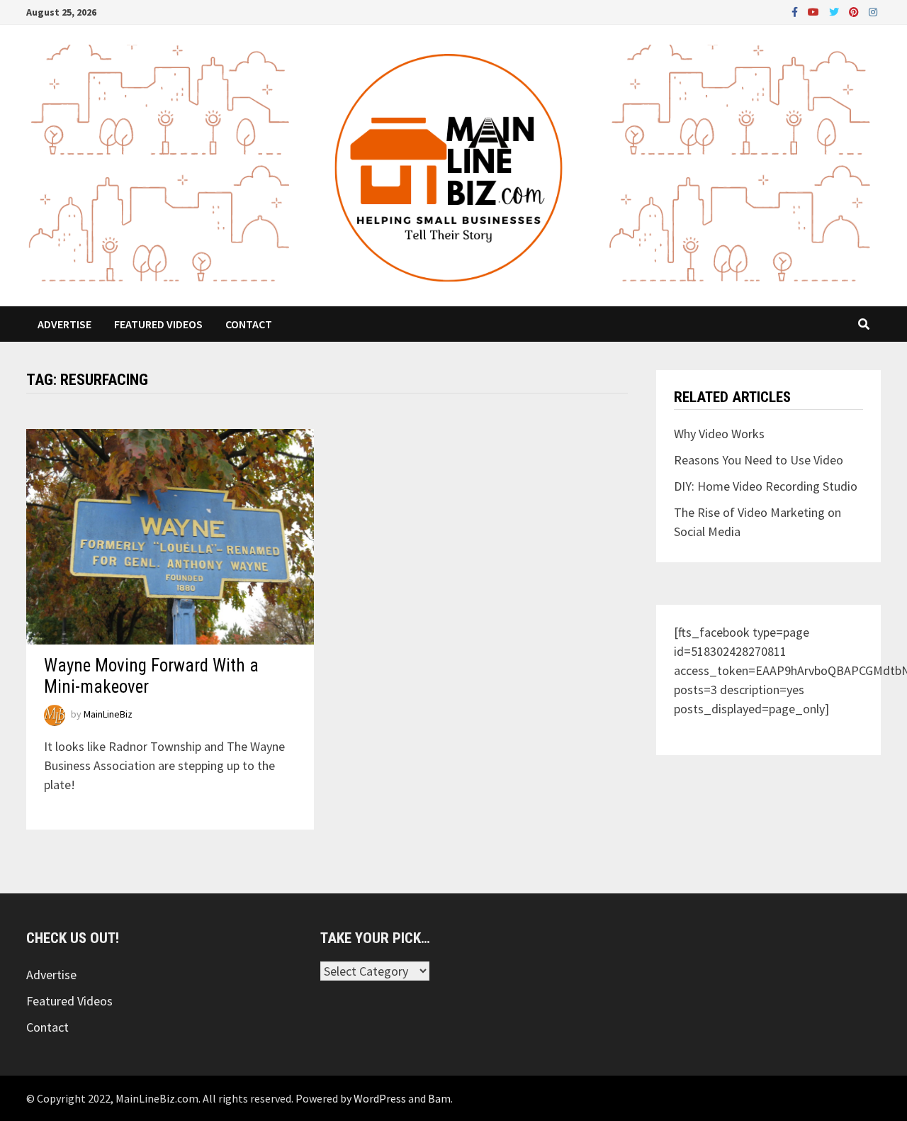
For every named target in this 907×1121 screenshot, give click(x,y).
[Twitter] (835, 11)
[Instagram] (873, 11)
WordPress (380, 1098)
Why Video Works (719, 433)
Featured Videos (158, 324)
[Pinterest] (855, 11)
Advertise (64, 324)
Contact (248, 324)
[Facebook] (796, 11)
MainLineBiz (108, 714)
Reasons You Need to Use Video (758, 460)
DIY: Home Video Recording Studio (765, 486)
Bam (439, 1098)
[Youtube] (815, 11)
